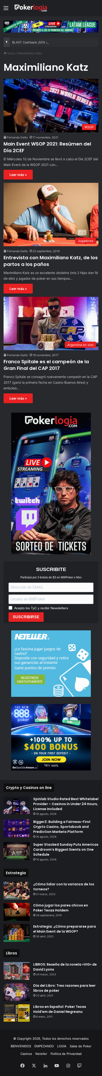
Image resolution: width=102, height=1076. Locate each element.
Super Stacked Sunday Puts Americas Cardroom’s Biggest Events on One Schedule (65, 849)
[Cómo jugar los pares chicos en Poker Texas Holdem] (17, 912)
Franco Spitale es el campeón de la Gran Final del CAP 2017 (46, 365)
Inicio (10, 53)
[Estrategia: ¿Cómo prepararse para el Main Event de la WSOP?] (17, 933)
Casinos (26, 1054)
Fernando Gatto (17, 137)
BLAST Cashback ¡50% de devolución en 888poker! (50, 42)
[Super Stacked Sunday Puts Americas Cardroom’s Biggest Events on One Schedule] (17, 851)
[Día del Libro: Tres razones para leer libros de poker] (17, 992)
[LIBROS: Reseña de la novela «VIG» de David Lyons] (17, 971)
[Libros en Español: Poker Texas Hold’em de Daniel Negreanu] (17, 1013)
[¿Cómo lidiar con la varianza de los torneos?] (17, 891)
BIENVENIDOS (21, 1046)
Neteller (41, 1054)
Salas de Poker (81, 1046)
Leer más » (18, 175)
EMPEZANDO (44, 1046)
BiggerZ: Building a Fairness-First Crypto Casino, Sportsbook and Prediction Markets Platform (62, 826)
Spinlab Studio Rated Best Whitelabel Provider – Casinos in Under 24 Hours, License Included (65, 804)
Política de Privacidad (66, 1054)
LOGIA (61, 1046)
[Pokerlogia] (31, 8)
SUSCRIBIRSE (26, 617)
